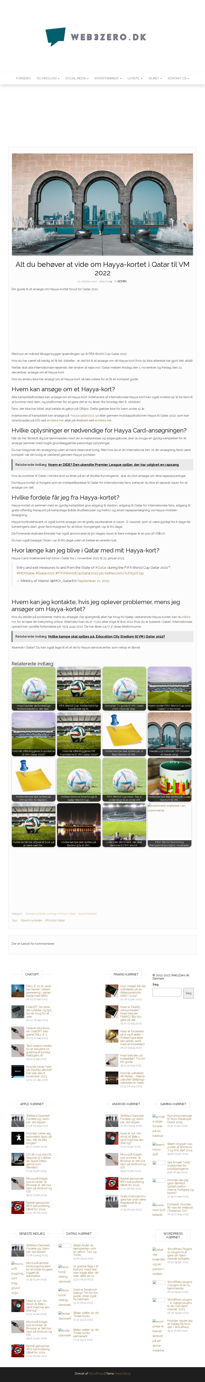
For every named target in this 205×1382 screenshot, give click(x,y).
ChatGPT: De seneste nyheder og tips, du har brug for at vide (39, 1011)
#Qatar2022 (45, 573)
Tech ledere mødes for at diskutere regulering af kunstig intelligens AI (39, 1050)
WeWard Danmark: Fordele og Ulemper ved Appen (38, 1119)
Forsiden (23, 78)
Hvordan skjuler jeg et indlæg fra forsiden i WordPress (179, 1324)
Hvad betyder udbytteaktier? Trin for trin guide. (132, 1058)
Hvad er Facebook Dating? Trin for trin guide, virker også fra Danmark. (85, 1294)
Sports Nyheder (87, 913)
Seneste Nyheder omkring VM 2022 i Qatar (50, 913)
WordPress (96, 1373)
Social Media (76, 78)
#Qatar (101, 568)
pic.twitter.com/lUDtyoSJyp (121, 573)
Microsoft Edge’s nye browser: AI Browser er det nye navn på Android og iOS (39, 1185)
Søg (156, 984)
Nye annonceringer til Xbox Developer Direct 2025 (179, 1119)
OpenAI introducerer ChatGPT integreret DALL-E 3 (38, 1031)
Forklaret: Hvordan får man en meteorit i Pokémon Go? (180, 1207)
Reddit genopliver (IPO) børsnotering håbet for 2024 (38, 1206)
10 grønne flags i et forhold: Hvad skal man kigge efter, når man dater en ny (86, 1271)
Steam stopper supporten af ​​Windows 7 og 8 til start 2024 (180, 1147)
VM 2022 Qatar (54, 920)
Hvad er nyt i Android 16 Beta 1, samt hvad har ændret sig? (132, 1138)
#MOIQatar (26, 573)
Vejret (154, 78)
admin (122, 281)
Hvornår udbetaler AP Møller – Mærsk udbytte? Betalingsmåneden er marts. (133, 1078)
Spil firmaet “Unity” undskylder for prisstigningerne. (179, 1165)
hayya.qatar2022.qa (85, 415)
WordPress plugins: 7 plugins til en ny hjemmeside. (180, 1285)
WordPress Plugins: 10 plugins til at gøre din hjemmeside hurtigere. (180, 1253)
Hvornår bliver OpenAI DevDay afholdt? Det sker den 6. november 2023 (39, 1071)
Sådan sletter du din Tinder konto (86, 1314)
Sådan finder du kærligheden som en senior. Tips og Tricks (84, 1250)
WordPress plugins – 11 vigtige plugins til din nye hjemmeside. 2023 (179, 1304)
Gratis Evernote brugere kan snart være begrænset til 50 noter (133, 1201)
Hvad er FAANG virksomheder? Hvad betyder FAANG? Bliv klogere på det (131, 1013)
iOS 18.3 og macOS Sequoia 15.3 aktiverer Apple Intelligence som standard (38, 1161)
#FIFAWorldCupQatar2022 (76, 573)
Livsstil (134, 78)
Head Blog (122, 1373)
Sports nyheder (31, 920)
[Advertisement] (102, 117)
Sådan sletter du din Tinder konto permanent (86, 1333)
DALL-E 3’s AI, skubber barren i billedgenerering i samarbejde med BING (39, 991)
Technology (47, 78)
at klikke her (55, 420)
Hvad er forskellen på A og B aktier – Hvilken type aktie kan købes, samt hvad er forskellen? (132, 1038)
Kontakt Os (177, 78)
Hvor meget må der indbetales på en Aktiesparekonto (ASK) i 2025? (133, 991)
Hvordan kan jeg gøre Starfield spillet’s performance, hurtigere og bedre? (180, 1186)
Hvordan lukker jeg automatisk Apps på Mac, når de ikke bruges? (39, 1138)
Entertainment (107, 78)
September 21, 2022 (93, 581)
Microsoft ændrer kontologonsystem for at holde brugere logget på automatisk (39, 1269)
